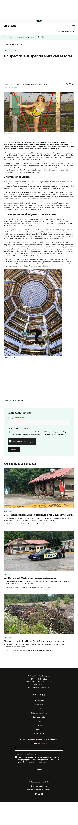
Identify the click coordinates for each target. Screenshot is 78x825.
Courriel (16, 418)
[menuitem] (66, 31)
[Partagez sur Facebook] (67, 84)
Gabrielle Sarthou (10, 87)
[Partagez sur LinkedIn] (73, 84)
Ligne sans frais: (39, 688)
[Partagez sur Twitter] (70, 84)
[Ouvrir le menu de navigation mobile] (74, 26)
